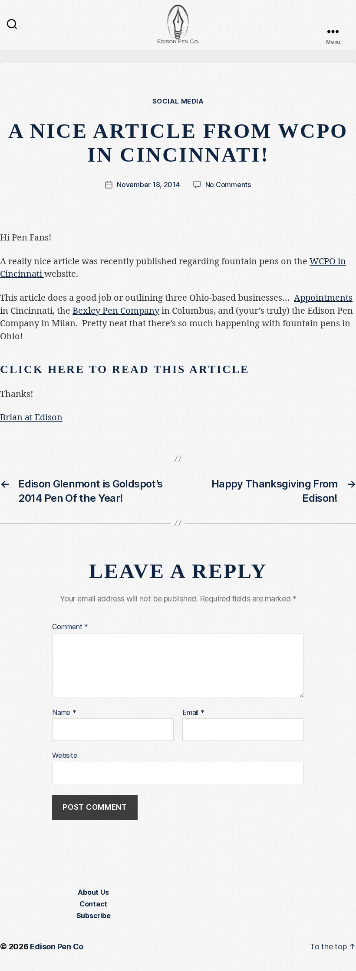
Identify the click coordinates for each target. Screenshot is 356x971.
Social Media (178, 101)
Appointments (323, 297)
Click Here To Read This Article (124, 369)
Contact (93, 904)
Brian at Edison (31, 417)
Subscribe (93, 915)
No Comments (228, 184)
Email (193, 713)
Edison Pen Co (56, 946)
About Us (93, 892)
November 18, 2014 (148, 184)
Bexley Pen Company (116, 310)
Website (64, 755)
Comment (70, 627)
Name (64, 713)
